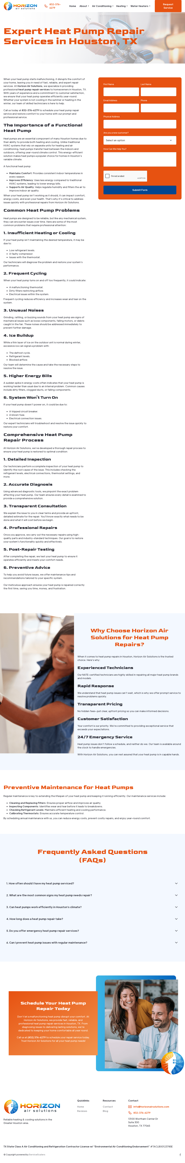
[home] (20, 6)
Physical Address (112, 116)
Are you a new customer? (116, 132)
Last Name (147, 84)
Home (72, 6)
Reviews (82, 1110)
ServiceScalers (37, 1154)
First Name (109, 84)
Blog (105, 1110)
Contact (108, 1106)
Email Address (111, 100)
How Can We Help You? (115, 149)
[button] (84, 6)
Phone (145, 100)
